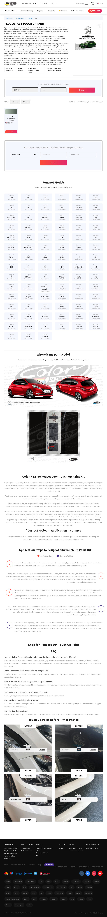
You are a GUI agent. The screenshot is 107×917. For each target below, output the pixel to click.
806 (28, 307)
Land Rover (59, 893)
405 (95, 267)
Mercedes (88, 893)
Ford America (35, 887)
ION (45, 326)
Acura (8, 881)
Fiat (24, 887)
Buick (56, 881)
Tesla (89, 899)
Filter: (6, 102)
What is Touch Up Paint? (11, 848)
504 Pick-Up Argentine (45, 287)
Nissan (26, 899)
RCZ (11, 336)
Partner (95, 326)
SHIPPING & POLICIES (29, 3)
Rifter (28, 336)
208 (79, 227)
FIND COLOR (96, 11)
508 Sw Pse (45, 297)
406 (11, 277)
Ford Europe (61, 887)
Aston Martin (30, 881)
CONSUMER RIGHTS (61, 867)
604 (79, 297)
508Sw (62, 297)
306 (95, 237)
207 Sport (28, 227)
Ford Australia (48, 887)
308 (95, 247)
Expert (11, 326)
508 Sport (28, 297)
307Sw (79, 247)
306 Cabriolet (28, 247)
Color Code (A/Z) (97, 102)
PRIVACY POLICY (97, 867)
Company (61, 848)
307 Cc (62, 247)
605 (95, 297)
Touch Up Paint (10, 11)
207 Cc (11, 227)
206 (28, 217)
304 (62, 237)
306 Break (11, 247)
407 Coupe (62, 277)
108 (79, 198)
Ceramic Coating (27, 11)
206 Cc (62, 217)
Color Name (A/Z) (83, 102)
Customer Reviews (9, 856)
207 (95, 217)
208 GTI (95, 227)
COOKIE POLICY (84, 867)
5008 (11, 287)
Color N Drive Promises (92, 848)
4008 (11, 267)
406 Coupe (28, 277)
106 (45, 198)
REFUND (73, 867)
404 (62, 267)
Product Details (25, 848)
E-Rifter (79, 316)
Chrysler (86, 881)
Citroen (96, 881)
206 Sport (79, 217)
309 (79, 257)
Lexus (69, 893)
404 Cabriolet (79, 267)
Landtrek (79, 326)
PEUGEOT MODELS (21, 69)
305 (79, 237)
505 (62, 287)
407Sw (79, 277)
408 (95, 277)
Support (40, 11)
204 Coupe (79, 207)
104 (28, 198)
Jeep (33, 893)
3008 (28, 237)
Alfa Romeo (18, 881)
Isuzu (16, 893)
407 (45, 277)
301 (45, 237)
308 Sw (45, 257)
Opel (34, 899)
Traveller (45, 336)
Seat (72, 899)
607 (11, 307)
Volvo (29, 905)
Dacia (7, 887)
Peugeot (43, 899)
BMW (48, 881)
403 (45, 267)
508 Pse (11, 297)
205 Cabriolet (11, 217)
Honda (80, 887)
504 (28, 287)
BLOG (6, 865)
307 (45, 247)
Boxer (79, 307)
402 (28, 267)
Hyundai (89, 887)
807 (45, 307)
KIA (41, 893)
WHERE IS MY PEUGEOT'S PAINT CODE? (33, 70)
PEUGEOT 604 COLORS (9, 69)
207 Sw (45, 227)
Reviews (64, 11)
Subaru (81, 899)
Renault (63, 899)
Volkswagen (19, 905)
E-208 (11, 316)
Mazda (78, 893)
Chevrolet (76, 881)
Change (82, 90)
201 (11, 207)
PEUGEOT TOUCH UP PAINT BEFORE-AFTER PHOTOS (54, 69)
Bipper (62, 307)
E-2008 (95, 307)
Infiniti (8, 893)
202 (28, 207)
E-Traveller (95, 316)
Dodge (16, 887)
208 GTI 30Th (11, 237)
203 (45, 207)
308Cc (62, 257)
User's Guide (7, 859)
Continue (53, 163)
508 (79, 287)
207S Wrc (62, 227)
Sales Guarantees (77, 11)
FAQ (53, 3)
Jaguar (25, 893)
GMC (71, 887)
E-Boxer (28, 316)
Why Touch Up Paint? (10, 851)
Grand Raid (28, 326)
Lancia (49, 893)
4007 (95, 257)
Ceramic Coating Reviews (76, 851)
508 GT (95, 287)
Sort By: (72, 102)
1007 (11, 198)
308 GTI (28, 257)
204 (62, 207)
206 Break (45, 217)
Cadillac (65, 881)
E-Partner (62, 316)
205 (95, 207)
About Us (51, 11)
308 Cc (11, 257)
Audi (40, 881)
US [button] (100, 3)
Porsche (53, 899)
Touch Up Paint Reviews (75, 848)
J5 (62, 326)
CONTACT (44, 3)
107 (62, 198)
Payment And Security (42, 853)
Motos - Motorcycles (12, 899)
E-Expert (45, 316)
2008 (95, 198)
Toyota (8, 905)
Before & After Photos (10, 853)
